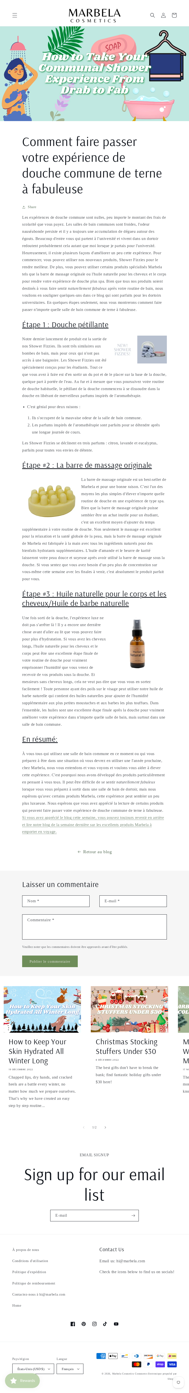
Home (16, 1305)
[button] (14, 15)
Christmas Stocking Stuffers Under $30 (127, 1046)
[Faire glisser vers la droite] (105, 1127)
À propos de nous (25, 1250)
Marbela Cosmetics (123, 1373)
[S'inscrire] (133, 1215)
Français (68, 1369)
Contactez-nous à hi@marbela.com (38, 1294)
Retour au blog (97, 851)
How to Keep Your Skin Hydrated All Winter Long (37, 1051)
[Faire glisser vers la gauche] (83, 1127)
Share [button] (32, 207)
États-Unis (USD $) (30, 1369)
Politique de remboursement (33, 1283)
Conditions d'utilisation (30, 1261)
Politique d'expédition (29, 1272)
